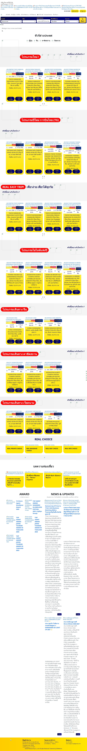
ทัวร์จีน (18, 14)
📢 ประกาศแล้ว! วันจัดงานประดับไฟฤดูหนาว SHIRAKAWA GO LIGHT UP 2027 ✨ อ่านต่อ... (23, 7)
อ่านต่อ (59, 614)
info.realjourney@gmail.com (73, 743)
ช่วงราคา (67, 19)
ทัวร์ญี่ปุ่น (13, 14)
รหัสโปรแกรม (40, 18)
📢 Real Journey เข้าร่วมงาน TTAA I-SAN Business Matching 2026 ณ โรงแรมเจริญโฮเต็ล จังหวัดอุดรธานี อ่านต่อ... (73, 7)
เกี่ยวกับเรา (55, 14)
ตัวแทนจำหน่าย (48, 14)
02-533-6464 (67, 11)
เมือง (23, 19)
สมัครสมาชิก (75, 11)
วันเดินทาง (18, 98)
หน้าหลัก (8, 14)
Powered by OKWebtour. (56, 748)
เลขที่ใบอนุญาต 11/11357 (29, 747)
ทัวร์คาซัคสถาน (25, 14)
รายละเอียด (11, 98)
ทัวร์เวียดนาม (33, 14)
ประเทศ (3, 19)
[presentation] (42, 103)
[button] (40, 105)
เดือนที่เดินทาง (54, 19)
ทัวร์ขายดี (40, 14)
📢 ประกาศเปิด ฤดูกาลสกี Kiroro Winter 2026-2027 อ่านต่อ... (7, 7)
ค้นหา (82, 21)
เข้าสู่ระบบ (82, 11)
